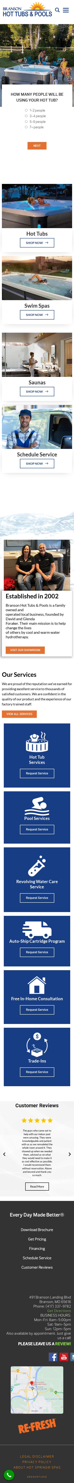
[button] (4, 1154)
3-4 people (38, 116)
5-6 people (38, 122)
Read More (37, 1186)
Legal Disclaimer (37, 1457)
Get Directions (59, 1310)
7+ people (37, 127)
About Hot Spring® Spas (37, 1467)
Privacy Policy (37, 1462)
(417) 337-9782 (58, 1306)
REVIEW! (63, 1343)
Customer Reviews (37, 1267)
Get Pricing (37, 1239)
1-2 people (37, 110)
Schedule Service (37, 1258)
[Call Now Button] (9, 1475)
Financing (37, 1248)
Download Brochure (37, 1229)
